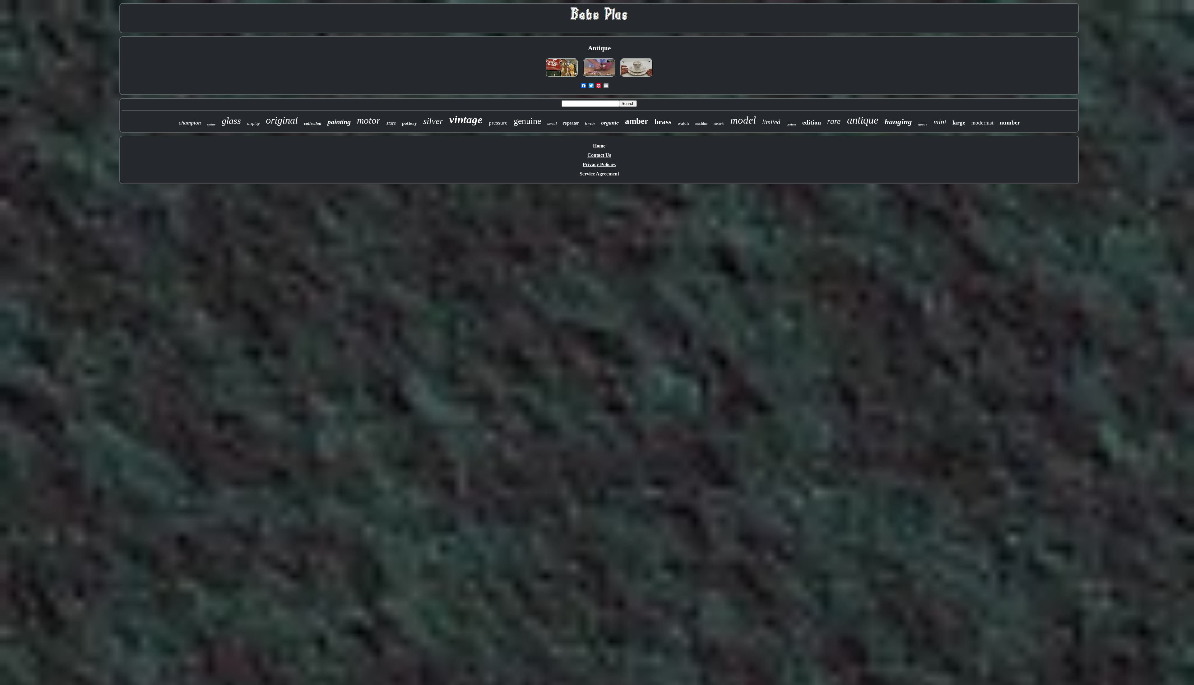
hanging (898, 121)
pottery (409, 123)
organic (610, 123)
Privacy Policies (599, 164)
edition (811, 122)
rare (834, 121)
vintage (466, 120)
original (282, 120)
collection (312, 123)
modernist (982, 123)
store (391, 123)
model (743, 120)
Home (599, 145)
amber (636, 121)
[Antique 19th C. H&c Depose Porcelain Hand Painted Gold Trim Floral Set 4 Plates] (636, 77)
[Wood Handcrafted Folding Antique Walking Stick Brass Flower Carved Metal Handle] (599, 77)
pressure (498, 123)
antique (862, 120)
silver (433, 121)
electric (719, 123)
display (253, 123)
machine (701, 123)
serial (552, 123)
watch (683, 123)
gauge (922, 124)
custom (791, 124)
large (958, 122)
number (1010, 122)
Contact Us (599, 155)
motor (368, 120)
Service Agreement (599, 173)
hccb (590, 123)
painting (339, 122)
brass (663, 122)
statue (211, 124)
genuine (527, 121)
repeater (571, 123)
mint (939, 122)
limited (771, 122)
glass (231, 121)
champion (190, 123)
